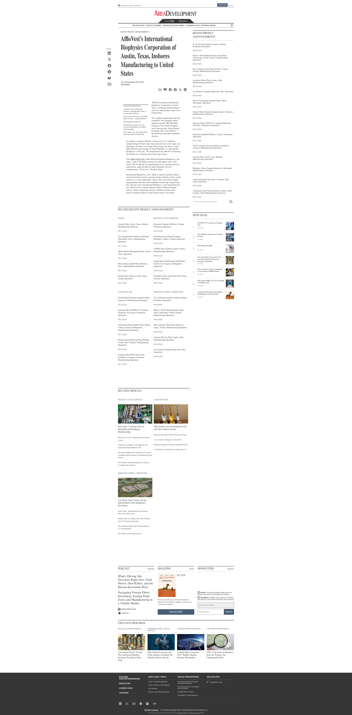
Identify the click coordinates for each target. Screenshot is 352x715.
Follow (168, 21)
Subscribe (222, 5)
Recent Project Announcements (135, 32)
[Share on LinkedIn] (110, 53)
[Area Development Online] (151, 710)
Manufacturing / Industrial (169, 292)
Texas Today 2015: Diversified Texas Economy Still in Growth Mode (135, 133)
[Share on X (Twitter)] (110, 59)
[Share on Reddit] (110, 72)
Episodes (150, 569)
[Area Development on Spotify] (147, 704)
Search (184, 21)
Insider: (215, 593)
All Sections (232, 25)
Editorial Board (208, 25)
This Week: (216, 599)
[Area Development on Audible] (154, 704)
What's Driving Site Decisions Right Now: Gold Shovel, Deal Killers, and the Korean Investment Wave (135, 581)
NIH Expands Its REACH (132, 122)
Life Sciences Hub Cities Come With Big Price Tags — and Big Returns (135, 117)
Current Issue (126, 688)
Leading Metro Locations (186, 692)
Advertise (137, 5)
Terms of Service (195, 713)
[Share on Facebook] (110, 65)
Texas (121, 218)
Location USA (125, 292)
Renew (231, 5)
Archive (230, 569)
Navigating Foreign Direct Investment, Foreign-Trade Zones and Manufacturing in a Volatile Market (135, 597)
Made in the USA (137, 159)
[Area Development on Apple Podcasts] (141, 704)
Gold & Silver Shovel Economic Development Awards (188, 682)
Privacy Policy (183, 713)
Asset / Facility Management (157, 681)
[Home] (134, 704)
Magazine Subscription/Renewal (129, 678)
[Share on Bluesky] (110, 78)
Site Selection (152, 688)
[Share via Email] (110, 84)
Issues (191, 569)
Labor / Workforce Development (159, 685)
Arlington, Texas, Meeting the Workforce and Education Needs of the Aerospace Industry (134, 111)
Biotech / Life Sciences (166, 218)
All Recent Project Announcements (205, 201)
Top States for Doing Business (188, 695)
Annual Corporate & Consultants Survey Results (188, 687)
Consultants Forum (126, 5)
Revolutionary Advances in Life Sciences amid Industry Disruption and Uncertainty (134, 127)
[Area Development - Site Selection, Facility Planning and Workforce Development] (176, 13)
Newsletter (124, 683)
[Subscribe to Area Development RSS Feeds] (127, 704)
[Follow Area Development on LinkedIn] (121, 704)
